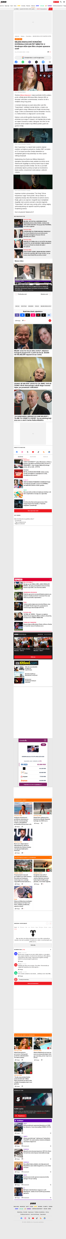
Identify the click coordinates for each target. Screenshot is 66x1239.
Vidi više (33, 945)
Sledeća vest (44, 294)
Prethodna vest (22, 294)
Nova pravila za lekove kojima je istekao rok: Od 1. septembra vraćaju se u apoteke (25, 9)
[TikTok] (43, 315)
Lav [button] (29, 927)
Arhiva (47, 1212)
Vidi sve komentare (33, 983)
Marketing (19, 1212)
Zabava (22, 36)
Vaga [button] (36, 927)
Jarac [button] (49, 927)
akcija (17, 306)
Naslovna (17, 36)
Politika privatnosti (25, 1214)
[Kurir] (3, 2)
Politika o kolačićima (40, 1212)
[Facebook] (22, 315)
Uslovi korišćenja (35, 1214)
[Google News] (49, 315)
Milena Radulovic (46, 306)
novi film (23, 306)
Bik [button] (18, 927)
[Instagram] (33, 315)
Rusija (37, 306)
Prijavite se (21, 1116)
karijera (30, 306)
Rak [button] (26, 927)
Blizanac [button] (22, 927)
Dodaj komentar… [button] (24, 979)
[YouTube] (38, 315)
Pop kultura (28, 36)
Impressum (31, 1212)
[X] (27, 315)
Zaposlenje (43, 1214)
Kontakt (25, 1212)
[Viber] (17, 315)
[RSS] (43, 452)
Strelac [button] (45, 927)
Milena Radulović (25, 95)
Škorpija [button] (41, 927)
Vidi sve (33, 657)
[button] (49, 52)
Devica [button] (32, 927)
